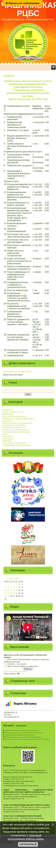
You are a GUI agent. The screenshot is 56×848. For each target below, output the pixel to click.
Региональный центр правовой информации (23, 737)
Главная (6, 372)
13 (14, 590)
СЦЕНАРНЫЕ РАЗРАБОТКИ (14, 443)
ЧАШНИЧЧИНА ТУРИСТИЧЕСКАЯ (16, 445)
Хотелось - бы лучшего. (17, 664)
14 (17, 590)
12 (11, 590)
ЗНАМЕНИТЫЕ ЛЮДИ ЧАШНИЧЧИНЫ (18, 419)
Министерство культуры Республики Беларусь (24, 733)
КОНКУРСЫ (7, 421)
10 (5, 590)
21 (17, 593)
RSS (30, 372)
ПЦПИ (4, 434)
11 (8, 590)
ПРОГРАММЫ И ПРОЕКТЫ (13, 428)
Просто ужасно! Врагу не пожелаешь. (22, 666)
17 (5, 593)
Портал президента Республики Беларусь (22, 730)
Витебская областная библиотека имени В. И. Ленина (27, 739)
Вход (25, 372)
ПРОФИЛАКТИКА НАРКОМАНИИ (16, 432)
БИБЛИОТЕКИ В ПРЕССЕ (13, 412)
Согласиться (28, 844)
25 (8, 596)
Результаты (8, 671)
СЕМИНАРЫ (7, 437)
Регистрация (16, 372)
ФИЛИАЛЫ (6, 441)
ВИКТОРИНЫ (7, 414)
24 (5, 596)
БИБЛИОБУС (7, 410)
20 (14, 593)
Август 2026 (14, 579)
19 (11, 593)
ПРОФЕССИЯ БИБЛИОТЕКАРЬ (15, 430)
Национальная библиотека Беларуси (20, 735)
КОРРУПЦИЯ (7, 439)
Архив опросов (21, 671)
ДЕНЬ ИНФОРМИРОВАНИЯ (14, 417)
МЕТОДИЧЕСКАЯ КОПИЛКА (14, 425)
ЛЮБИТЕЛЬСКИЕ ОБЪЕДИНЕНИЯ (17, 423)
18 (8, 593)
